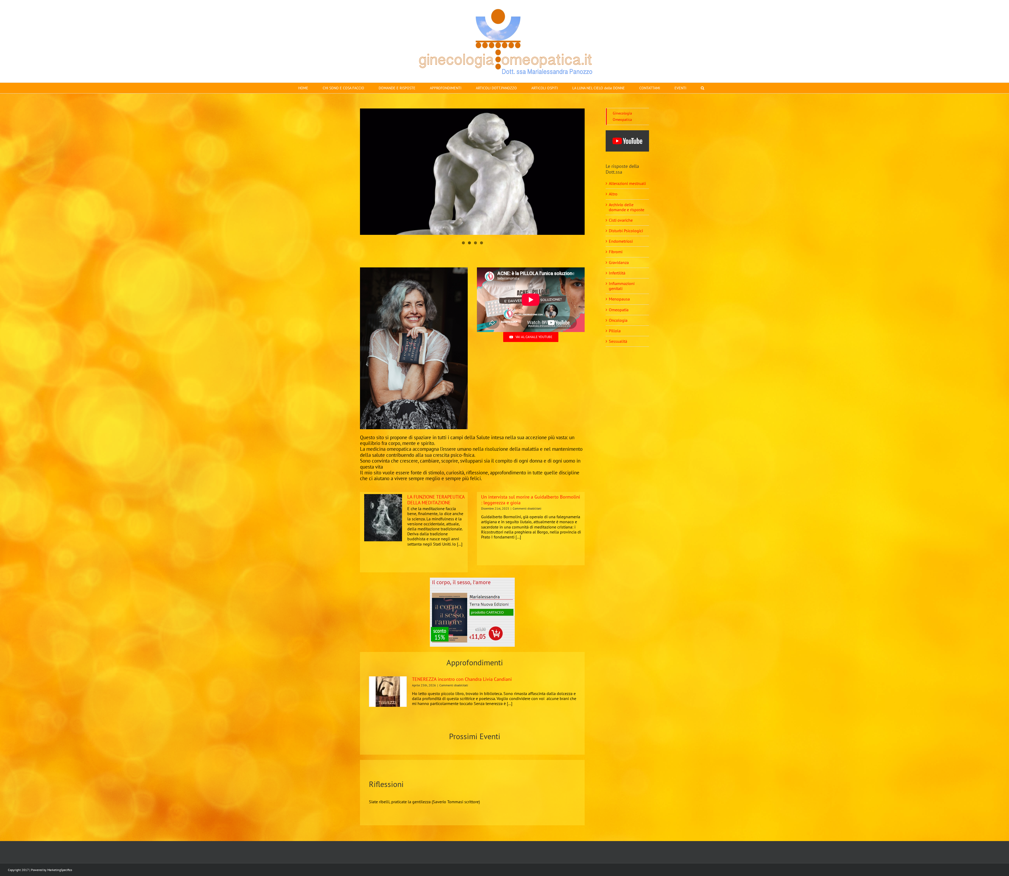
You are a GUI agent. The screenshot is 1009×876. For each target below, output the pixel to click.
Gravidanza (619, 262)
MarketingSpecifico (59, 870)
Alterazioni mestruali (627, 183)
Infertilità (617, 273)
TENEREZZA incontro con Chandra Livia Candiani (462, 679)
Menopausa (619, 299)
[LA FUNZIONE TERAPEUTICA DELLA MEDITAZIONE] (383, 517)
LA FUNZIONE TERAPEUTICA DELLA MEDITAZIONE (436, 500)
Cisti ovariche (621, 220)
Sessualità (618, 341)
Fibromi (615, 251)
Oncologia (618, 320)
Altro (613, 193)
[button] (702, 88)
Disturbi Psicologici (626, 230)
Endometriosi (621, 241)
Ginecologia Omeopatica (622, 116)
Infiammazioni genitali (622, 286)
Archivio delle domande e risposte (626, 207)
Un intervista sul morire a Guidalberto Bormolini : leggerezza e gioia (530, 500)
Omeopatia (619, 309)
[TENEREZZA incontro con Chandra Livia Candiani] (388, 691)
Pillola (615, 330)
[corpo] (472, 579)
